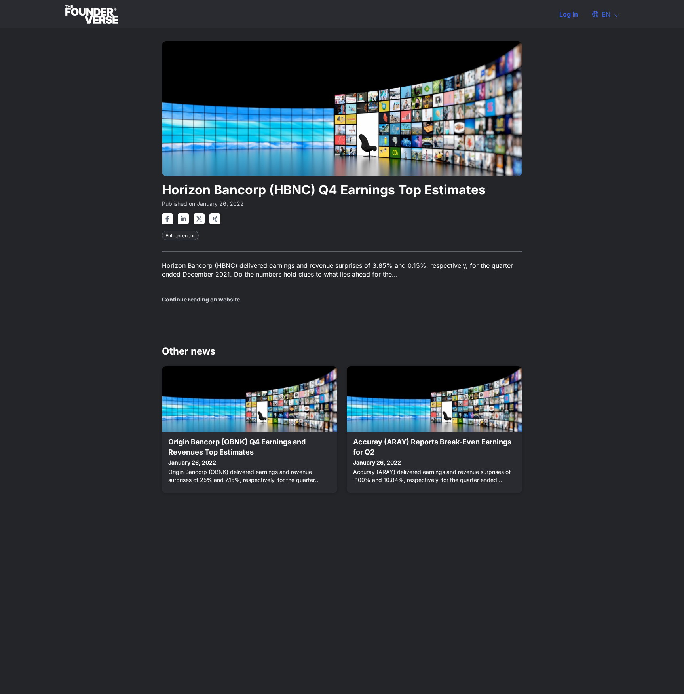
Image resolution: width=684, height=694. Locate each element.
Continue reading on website (201, 299)
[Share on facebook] (167, 218)
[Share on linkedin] (183, 218)
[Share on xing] (214, 218)
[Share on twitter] (199, 218)
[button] (601, 14)
